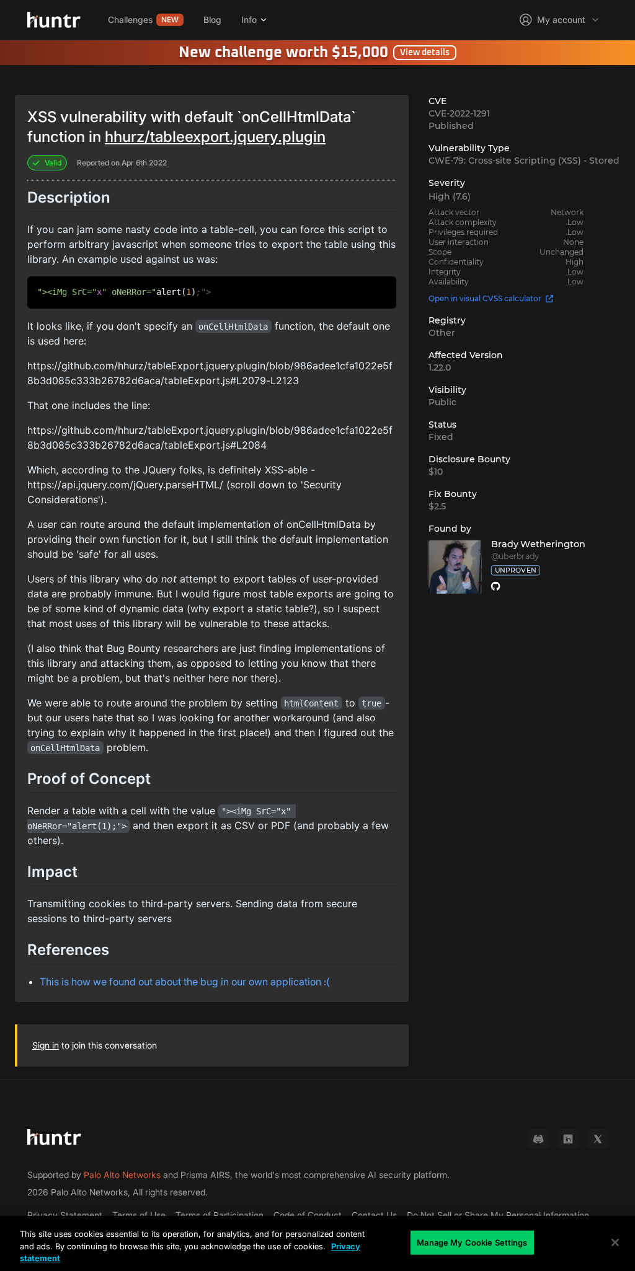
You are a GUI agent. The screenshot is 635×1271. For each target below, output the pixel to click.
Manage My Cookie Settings (472, 1242)
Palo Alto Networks (122, 1174)
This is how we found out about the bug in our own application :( (185, 981)
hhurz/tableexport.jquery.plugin (215, 137)
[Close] (615, 1242)
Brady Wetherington (538, 544)
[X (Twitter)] (598, 1139)
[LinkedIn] (568, 1139)
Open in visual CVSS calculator (485, 298)
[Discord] (538, 1139)
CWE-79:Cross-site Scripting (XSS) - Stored (524, 160)
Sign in (45, 1045)
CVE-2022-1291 (459, 113)
